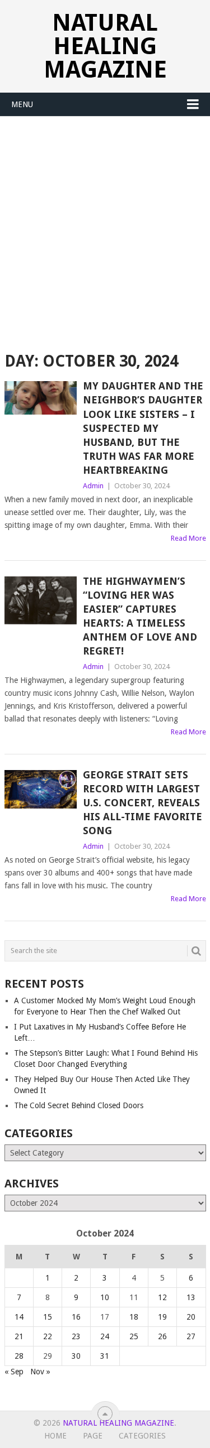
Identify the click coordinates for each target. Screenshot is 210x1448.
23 (76, 1336)
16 (76, 1316)
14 (19, 1316)
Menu (22, 104)
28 (19, 1355)
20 (190, 1316)
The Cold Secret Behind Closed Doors (78, 1105)
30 (76, 1355)
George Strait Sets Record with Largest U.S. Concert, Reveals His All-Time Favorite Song (142, 803)
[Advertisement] (105, 226)
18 (133, 1316)
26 (162, 1336)
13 (190, 1297)
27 (190, 1336)
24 (104, 1336)
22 (47, 1336)
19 (162, 1316)
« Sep (14, 1371)
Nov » (40, 1371)
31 (104, 1355)
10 (104, 1297)
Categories (142, 1435)
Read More (188, 538)
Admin (93, 486)
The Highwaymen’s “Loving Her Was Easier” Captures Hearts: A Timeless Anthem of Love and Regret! (140, 616)
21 (19, 1336)
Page (92, 1435)
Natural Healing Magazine (105, 46)
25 (133, 1336)
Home (55, 1435)
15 (47, 1316)
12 (162, 1297)
